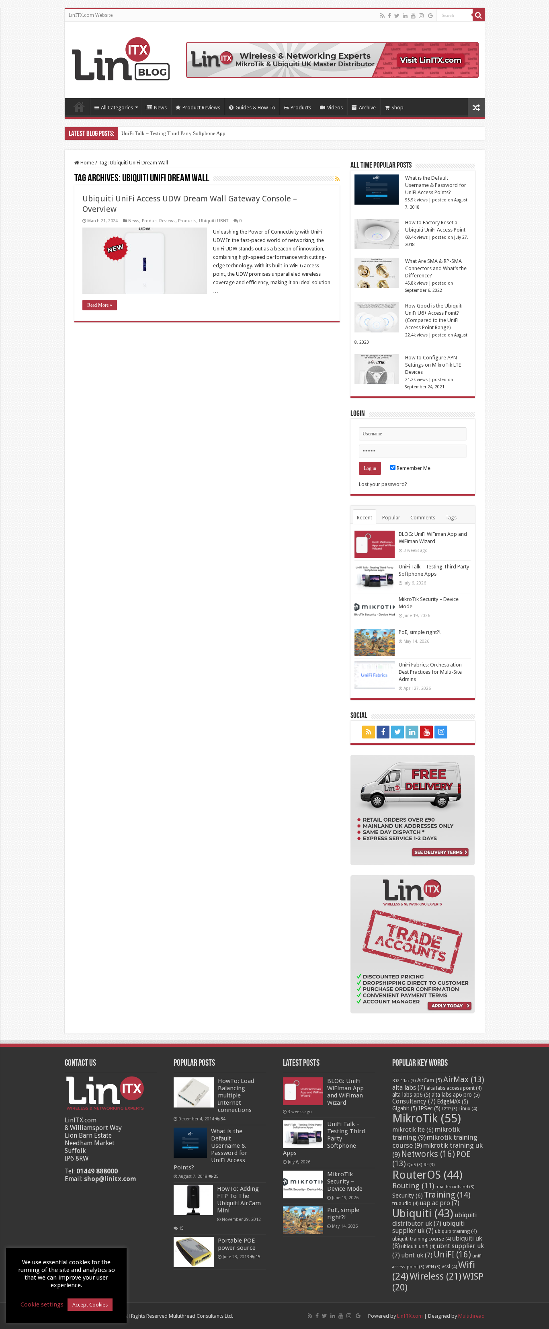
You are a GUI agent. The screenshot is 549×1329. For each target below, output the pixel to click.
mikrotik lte (413, 1129)
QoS (414, 1164)
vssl (449, 1267)
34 (223, 1118)
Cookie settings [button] (42, 1304)
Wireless (435, 1276)
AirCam (429, 1080)
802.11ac (404, 1080)
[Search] (479, 15)
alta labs (408, 1087)
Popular (391, 518)
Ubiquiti (422, 1213)
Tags (451, 518)
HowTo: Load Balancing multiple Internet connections (236, 1095)
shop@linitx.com (110, 1179)
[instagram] (421, 16)
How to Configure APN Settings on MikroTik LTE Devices (433, 365)
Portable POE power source (237, 1244)
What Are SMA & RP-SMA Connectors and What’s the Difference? (436, 268)
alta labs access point (453, 1088)
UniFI (452, 1254)
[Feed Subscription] (337, 179)
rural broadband (455, 1187)
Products (301, 108)
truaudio (405, 1203)
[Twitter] (396, 16)
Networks (428, 1154)
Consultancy (414, 1101)
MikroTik (426, 1118)
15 (181, 1228)
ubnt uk (416, 1255)
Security (407, 1195)
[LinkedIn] (405, 16)
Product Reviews (201, 108)
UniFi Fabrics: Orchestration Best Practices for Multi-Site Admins (430, 672)
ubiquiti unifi (418, 1246)
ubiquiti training (456, 1231)
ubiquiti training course (421, 1239)
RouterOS (427, 1174)
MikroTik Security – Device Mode (345, 1181)
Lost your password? (383, 484)
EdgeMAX (452, 1101)
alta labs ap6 (411, 1094)
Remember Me (412, 468)
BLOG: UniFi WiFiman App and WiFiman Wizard (345, 1091)
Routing (413, 1185)
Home (79, 106)
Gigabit (404, 1108)
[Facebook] (389, 16)
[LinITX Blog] (121, 57)
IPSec (429, 1108)
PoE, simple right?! (419, 632)
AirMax (463, 1079)
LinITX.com (410, 1316)
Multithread (471, 1316)
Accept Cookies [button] (90, 1305)
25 (216, 1176)
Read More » (99, 305)
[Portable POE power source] (194, 1252)
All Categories (117, 108)
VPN (433, 1267)
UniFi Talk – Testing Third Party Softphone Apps (174, 133)
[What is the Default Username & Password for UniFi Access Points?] (190, 1143)
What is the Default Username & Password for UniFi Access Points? (435, 185)
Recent (364, 518)
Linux (468, 1109)
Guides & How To (255, 108)
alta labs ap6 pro (456, 1094)
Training (447, 1195)
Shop (397, 108)
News (160, 108)
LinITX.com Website (91, 15)
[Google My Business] (430, 16)
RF (429, 1164)
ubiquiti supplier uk (428, 1227)
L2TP (449, 1109)
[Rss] (382, 16)
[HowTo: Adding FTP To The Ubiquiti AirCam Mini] (193, 1200)
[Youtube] (413, 16)
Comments (422, 518)
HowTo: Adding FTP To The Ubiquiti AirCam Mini (239, 1199)
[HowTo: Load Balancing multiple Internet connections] (194, 1092)
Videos (335, 108)
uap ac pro (439, 1203)
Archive (367, 108)
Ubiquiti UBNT (213, 221)
